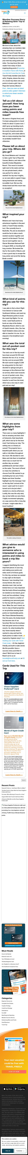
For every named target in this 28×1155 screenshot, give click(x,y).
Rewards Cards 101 (7, 956)
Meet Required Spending (8, 1015)
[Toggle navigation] (24, 13)
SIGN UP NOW (14, 1071)
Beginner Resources (7, 1001)
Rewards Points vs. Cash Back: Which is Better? (14, 788)
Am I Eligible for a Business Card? (10, 964)
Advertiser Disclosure (20, 10)
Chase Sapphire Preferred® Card (11, 688)
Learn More (14, 7)
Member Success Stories (15, 29)
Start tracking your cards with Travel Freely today (13, 640)
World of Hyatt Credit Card (14, 732)
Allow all (7, 1150)
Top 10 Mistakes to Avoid (8, 959)
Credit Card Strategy (7, 1008)
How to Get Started (6, 954)
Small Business (6, 1022)
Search (24, 780)
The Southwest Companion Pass (10, 966)
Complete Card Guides (7, 1003)
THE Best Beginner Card (8, 961)
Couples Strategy (6, 1005)
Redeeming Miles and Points (9, 1020)
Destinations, (5, 29)
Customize (19, 1150)
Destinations (5, 1010)
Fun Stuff (4, 1013)
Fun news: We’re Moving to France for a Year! (13, 794)
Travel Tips (4, 1024)
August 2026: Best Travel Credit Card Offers (13, 796)
